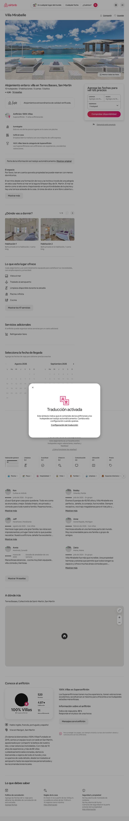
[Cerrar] (33, 387)
